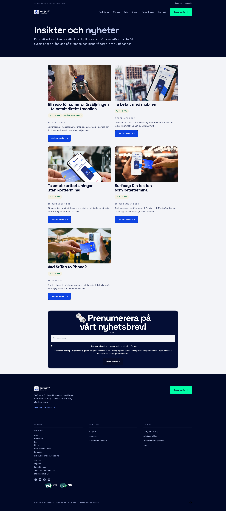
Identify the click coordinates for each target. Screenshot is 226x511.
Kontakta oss (40, 467)
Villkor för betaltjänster (153, 440)
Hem (36, 435)
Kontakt (162, 12)
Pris (126, 12)
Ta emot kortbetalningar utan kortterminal (70, 188)
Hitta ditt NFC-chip (42, 448)
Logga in (188, 3)
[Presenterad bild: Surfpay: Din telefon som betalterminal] (147, 164)
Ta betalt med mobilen (135, 104)
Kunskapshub (40, 474)
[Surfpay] (42, 12)
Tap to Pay (54, 115)
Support (178, 3)
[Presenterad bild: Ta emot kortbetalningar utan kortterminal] (79, 164)
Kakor (146, 445)
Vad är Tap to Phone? (67, 266)
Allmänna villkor (150, 436)
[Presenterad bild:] (79, 83)
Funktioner (104, 12)
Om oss (116, 12)
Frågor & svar (148, 12)
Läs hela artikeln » (59, 138)
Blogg (134, 12)
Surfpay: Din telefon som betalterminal (133, 188)
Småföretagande (73, 115)
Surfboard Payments (43, 470)
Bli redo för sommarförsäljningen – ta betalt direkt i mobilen (78, 106)
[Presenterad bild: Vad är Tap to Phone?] (79, 245)
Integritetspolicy (150, 431)
